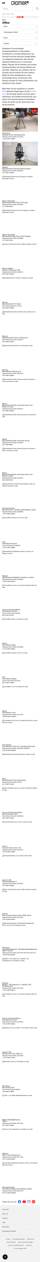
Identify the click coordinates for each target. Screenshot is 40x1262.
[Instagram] (29, 1203)
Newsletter (5, 1227)
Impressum (29, 1245)
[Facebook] (19, 1203)
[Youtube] (24, 1203)
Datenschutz (30, 1239)
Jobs (3, 1222)
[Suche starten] (37, 9)
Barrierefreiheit (11, 1242)
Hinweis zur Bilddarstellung (15, 1245)
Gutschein (5, 1209)
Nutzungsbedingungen (18, 1239)
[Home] (20, 4)
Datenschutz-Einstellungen (25, 1242)
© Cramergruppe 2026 (20, 1248)
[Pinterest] (33, 1203)
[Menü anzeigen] (3, 3)
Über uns (5, 1214)
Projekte (5, 1218)
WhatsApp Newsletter (9, 1231)
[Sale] (20, 17)
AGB (4, 91)
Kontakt (8, 1239)
